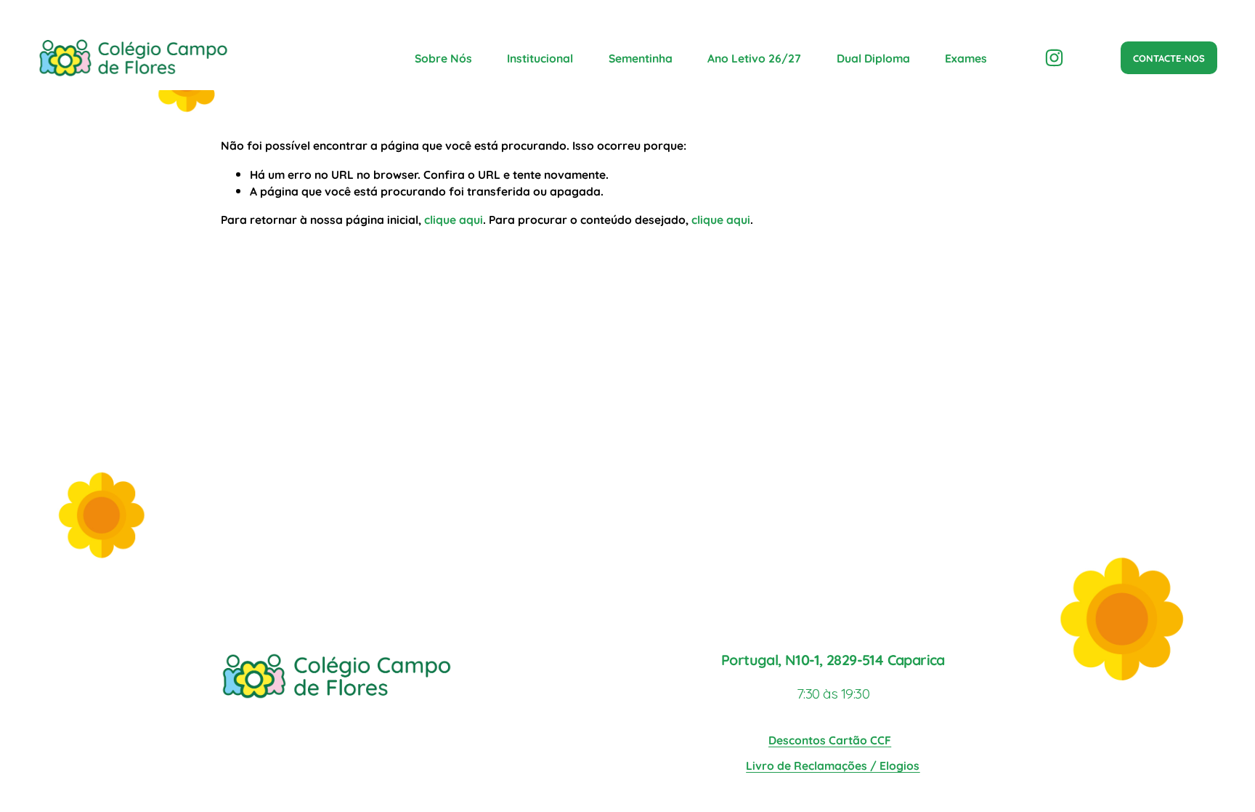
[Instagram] (1054, 57)
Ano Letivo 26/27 (754, 57)
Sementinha (641, 57)
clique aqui (453, 219)
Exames (966, 57)
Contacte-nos (1169, 58)
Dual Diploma (873, 57)
